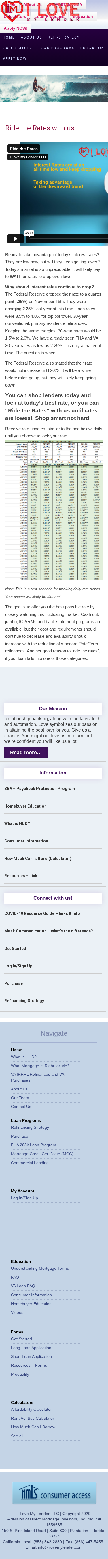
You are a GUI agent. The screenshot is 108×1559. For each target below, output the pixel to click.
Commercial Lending (30, 1162)
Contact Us (21, 1106)
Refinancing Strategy (24, 1000)
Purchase (13, 983)
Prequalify (20, 1374)
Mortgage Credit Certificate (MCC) (42, 1153)
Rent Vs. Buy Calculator (32, 1418)
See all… (19, 1436)
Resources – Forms (29, 1365)
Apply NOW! (16, 28)
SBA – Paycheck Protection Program (39, 788)
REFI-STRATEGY (64, 37)
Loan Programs (57, 48)
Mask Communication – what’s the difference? (48, 931)
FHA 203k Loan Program (33, 1145)
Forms (17, 1332)
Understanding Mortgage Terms (40, 1268)
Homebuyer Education (25, 806)
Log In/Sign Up (18, 966)
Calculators (18, 48)
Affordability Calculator (31, 1409)
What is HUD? (17, 823)
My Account (22, 1191)
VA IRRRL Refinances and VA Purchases (37, 1077)
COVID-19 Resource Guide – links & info (42, 913)
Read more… (26, 752)
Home (9, 37)
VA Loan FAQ (23, 1286)
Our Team (20, 1097)
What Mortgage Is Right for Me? (40, 1065)
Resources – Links (22, 875)
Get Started (15, 948)
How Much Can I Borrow (33, 1427)
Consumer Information (26, 841)
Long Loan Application (31, 1347)
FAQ (15, 1277)
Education (83, 16)
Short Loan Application (31, 1356)
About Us (31, 37)
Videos (17, 1312)
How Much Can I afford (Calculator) (37, 858)
